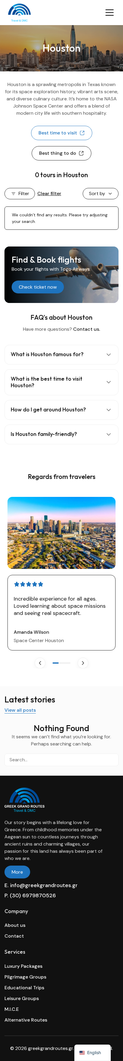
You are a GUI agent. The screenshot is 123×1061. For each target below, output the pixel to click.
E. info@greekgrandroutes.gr (41, 885)
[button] (83, 663)
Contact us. (86, 329)
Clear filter (49, 193)
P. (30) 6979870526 (30, 895)
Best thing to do (57, 153)
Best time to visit (58, 133)
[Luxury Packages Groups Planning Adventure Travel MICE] (50, 13)
